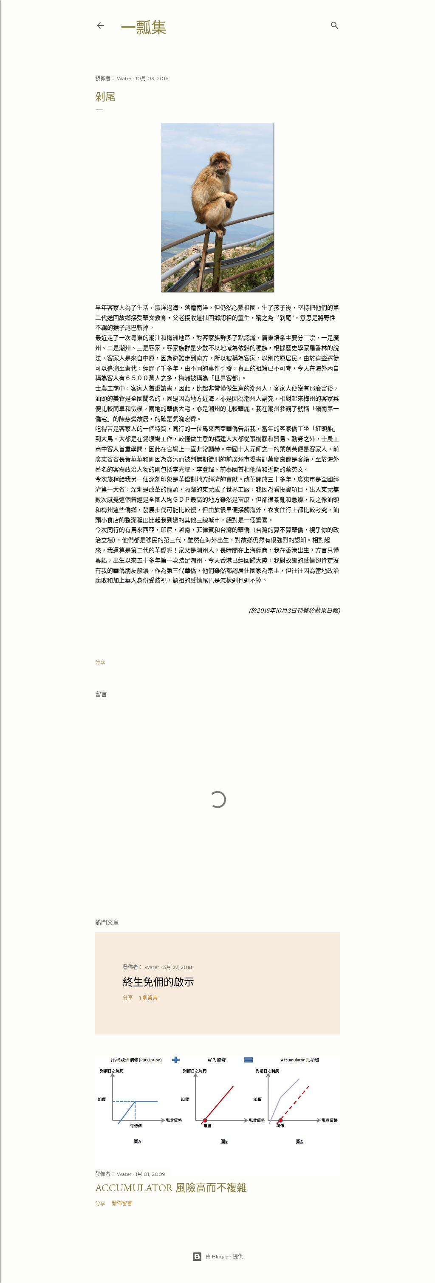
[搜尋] (335, 23)
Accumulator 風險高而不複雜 (171, 1187)
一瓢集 (144, 28)
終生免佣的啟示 (158, 982)
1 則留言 (148, 998)
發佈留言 (122, 1203)
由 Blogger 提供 (224, 1256)
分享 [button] (100, 662)
